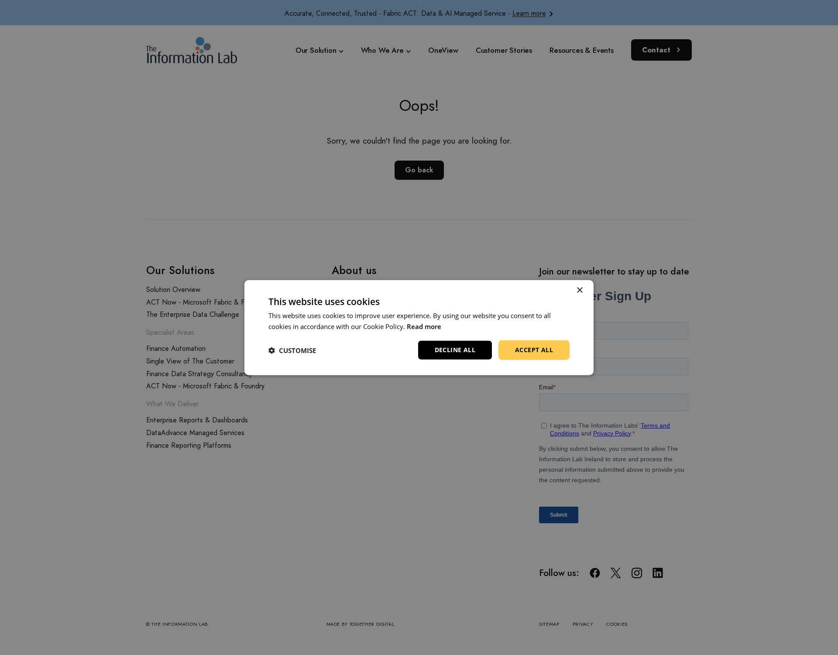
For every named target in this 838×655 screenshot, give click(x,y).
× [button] (579, 290)
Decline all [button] (455, 350)
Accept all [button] (534, 350)
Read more (424, 326)
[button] (292, 350)
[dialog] (419, 327)
